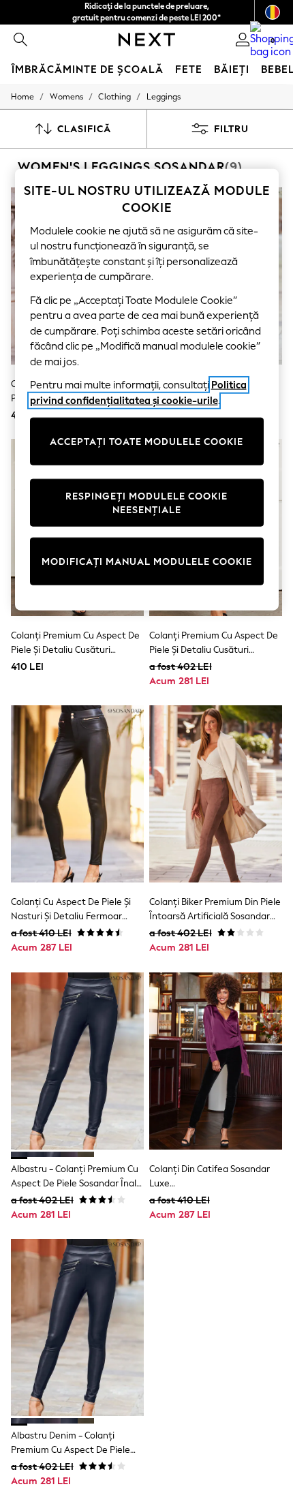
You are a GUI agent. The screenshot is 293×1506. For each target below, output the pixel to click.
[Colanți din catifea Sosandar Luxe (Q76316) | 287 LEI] (215, 1061)
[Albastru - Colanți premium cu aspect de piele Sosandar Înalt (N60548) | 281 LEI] (77, 1061)
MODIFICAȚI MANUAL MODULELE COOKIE (147, 561)
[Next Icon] (147, 39)
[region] (147, 389)
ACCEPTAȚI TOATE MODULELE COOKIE (146, 441)
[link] (20, 40)
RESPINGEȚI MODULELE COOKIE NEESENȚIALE (146, 503)
